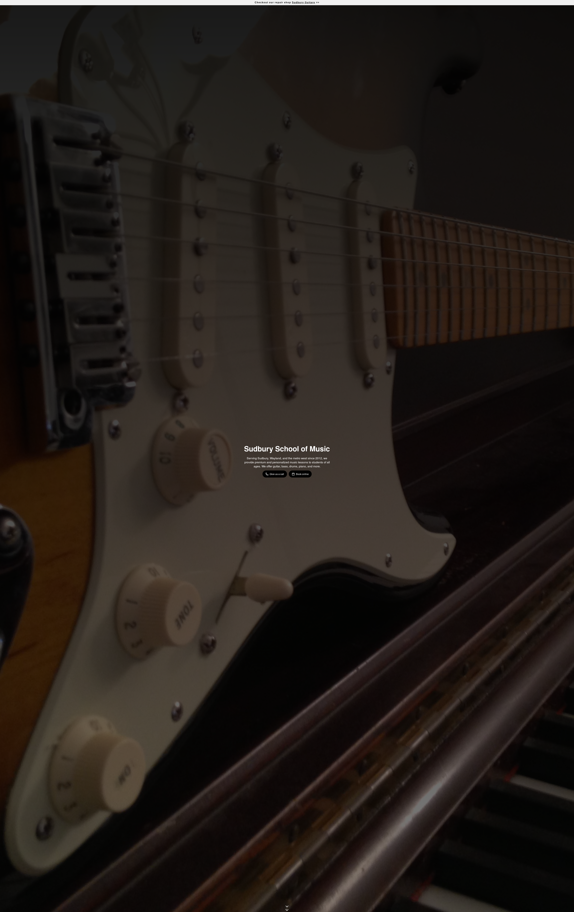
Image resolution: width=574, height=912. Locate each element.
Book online (302, 474)
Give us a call (277, 474)
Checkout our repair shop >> (287, 2)
